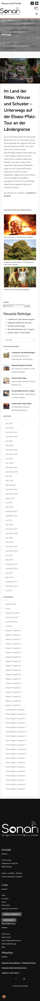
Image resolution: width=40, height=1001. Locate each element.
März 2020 (9, 542)
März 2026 (9, 428)
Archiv (6, 78)
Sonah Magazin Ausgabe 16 (16, 740)
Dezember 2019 (11, 546)
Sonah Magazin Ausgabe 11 (16, 718)
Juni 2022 (9, 502)
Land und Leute (13, 78)
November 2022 (11, 489)
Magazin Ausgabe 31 (13, 679)
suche (27, 306)
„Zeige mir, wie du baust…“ (11, 973)
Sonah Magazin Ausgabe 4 (15, 767)
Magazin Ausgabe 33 (13, 688)
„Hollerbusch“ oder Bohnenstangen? (21, 319)
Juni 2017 (9, 590)
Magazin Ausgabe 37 (13, 705)
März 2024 (9, 463)
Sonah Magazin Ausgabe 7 (15, 780)
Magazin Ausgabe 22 (13, 639)
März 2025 (9, 445)
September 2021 (12, 516)
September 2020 (12, 533)
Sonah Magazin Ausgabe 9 (15, 789)
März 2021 (9, 524)
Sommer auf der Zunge (16, 326)
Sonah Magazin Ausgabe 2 (15, 758)
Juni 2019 (9, 555)
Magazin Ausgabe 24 (13, 648)
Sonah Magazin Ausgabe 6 (26, 78)
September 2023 (12, 472)
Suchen (6, 302)
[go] (34, 340)
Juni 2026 (9, 423)
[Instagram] (36, 3)
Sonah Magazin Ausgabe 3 (15, 762)
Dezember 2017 (11, 582)
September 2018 (12, 568)
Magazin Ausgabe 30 (13, 674)
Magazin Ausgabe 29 (13, 670)
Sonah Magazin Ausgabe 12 (16, 723)
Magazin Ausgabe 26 (13, 657)
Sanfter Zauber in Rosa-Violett (19, 333)
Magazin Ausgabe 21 (13, 635)
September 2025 (12, 437)
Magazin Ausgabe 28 (13, 666)
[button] (4, 997)
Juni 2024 (9, 459)
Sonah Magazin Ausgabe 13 (16, 727)
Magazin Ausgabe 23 (13, 644)
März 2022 (9, 507)
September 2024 (12, 454)
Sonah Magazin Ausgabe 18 (16, 749)
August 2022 (10, 498)
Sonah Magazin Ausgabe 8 (15, 784)
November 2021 (11, 511)
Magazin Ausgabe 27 (13, 661)
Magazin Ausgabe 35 (13, 696)
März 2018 (9, 577)
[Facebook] (32, 3)
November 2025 (11, 432)
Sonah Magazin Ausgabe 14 (16, 732)
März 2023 (9, 481)
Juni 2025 (9, 441)
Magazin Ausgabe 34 (13, 692)
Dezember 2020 (11, 529)
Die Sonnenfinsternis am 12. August (21, 329)
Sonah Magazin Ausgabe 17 (16, 745)
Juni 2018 (9, 573)
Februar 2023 (10, 485)
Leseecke (9, 626)
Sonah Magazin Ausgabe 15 (16, 736)
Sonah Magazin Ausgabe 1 (15, 710)
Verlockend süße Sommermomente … (15, 968)
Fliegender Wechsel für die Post (19, 323)
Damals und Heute (12, 613)
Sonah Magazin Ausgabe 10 (16, 714)
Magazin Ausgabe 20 (13, 630)
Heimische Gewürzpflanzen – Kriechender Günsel (19, 963)
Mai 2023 (9, 476)
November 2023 (11, 467)
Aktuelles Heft (11, 604)
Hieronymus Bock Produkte (11, 3)
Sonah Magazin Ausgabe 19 (16, 754)
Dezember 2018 (11, 564)
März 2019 (9, 560)
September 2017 (12, 586)
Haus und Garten (12, 617)
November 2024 (11, 450)
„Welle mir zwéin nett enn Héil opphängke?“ (17, 289)
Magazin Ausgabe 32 (13, 683)
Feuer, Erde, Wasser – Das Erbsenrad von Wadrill (18, 237)
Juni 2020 (9, 538)
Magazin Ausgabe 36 (13, 701)
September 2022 (12, 494)
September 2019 (12, 551)
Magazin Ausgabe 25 (13, 652)
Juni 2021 (9, 520)
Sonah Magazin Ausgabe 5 (15, 771)
